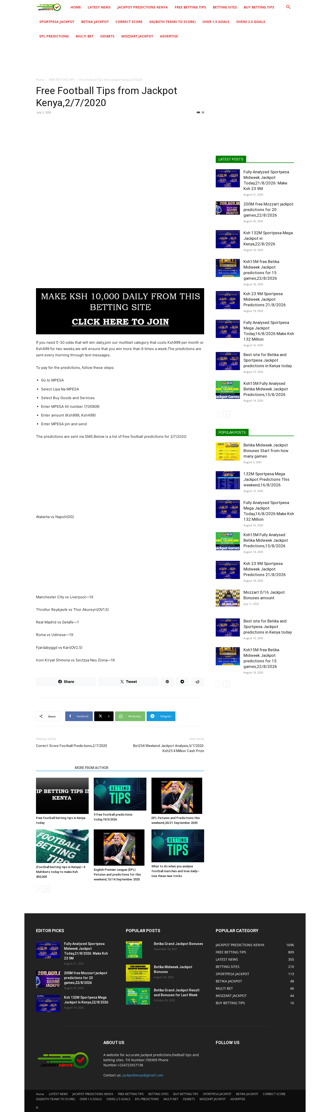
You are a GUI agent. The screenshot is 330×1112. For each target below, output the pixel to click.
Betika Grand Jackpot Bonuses (178, 944)
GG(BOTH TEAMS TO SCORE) (172, 21)
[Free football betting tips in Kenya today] (62, 796)
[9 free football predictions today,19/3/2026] (120, 794)
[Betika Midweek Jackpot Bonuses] (138, 973)
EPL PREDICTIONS (54, 36)
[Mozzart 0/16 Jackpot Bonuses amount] (228, 598)
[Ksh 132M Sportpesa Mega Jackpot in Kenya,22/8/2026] (228, 239)
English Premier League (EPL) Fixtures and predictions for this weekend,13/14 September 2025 (117, 874)
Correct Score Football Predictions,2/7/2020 (71, 746)
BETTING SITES (225, 7)
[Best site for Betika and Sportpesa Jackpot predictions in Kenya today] (228, 361)
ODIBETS (107, 36)
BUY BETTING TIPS (259, 7)
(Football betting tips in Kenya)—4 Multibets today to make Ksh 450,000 (60, 871)
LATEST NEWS (99, 7)
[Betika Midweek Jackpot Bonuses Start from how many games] (228, 451)
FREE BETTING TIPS (190, 7)
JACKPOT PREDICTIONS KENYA (142, 7)
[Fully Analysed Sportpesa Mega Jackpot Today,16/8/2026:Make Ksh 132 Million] (228, 329)
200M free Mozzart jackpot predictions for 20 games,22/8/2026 (269, 210)
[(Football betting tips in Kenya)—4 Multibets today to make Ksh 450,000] (62, 846)
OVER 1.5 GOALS (216, 21)
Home (76, 7)
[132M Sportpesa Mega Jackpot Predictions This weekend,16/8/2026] (228, 480)
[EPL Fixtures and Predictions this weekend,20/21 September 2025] (177, 796)
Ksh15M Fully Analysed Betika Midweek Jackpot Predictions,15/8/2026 (266, 389)
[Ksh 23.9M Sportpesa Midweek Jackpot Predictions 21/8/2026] (228, 300)
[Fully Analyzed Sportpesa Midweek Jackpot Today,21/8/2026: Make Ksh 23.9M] (228, 178)
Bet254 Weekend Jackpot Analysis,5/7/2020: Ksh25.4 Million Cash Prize (168, 748)
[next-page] (47, 889)
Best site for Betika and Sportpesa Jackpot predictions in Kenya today (268, 360)
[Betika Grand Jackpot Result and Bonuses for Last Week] (138, 996)
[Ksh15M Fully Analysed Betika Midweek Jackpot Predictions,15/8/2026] (228, 390)
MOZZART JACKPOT (137, 36)
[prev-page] (39, 889)
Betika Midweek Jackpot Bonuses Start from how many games (266, 451)
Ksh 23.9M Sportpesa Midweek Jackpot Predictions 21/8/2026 (265, 299)
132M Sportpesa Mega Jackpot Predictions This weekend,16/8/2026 (266, 479)
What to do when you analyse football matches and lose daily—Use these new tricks (175, 871)
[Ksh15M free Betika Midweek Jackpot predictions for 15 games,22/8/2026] (228, 268)
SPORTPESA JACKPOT (56, 21)
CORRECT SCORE (129, 21)
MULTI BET (84, 36)
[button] (288, 7)
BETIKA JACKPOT (95, 21)
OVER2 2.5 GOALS (250, 21)
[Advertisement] (120, 153)
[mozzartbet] (120, 311)
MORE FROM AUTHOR (91, 768)
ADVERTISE (169, 36)
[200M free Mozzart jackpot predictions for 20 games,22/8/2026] (228, 208)
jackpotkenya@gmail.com (142, 1075)
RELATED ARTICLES (54, 768)
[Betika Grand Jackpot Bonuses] (134, 949)
